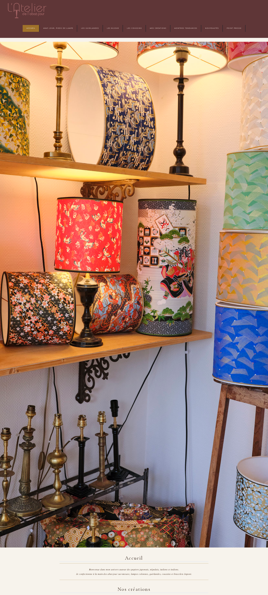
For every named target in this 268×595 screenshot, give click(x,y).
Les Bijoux (113, 28)
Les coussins (134, 28)
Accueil (31, 28)
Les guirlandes (90, 28)
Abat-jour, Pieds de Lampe (58, 28)
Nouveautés (212, 28)
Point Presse (234, 28)
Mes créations (158, 28)
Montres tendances (185, 28)
